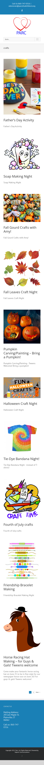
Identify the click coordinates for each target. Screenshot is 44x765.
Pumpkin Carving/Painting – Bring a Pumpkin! (22, 353)
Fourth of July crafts (18, 524)
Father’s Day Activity (19, 120)
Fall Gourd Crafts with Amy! (20, 229)
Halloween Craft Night (20, 403)
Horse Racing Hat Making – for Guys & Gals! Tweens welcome (21, 661)
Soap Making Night (18, 176)
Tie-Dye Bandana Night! (21, 458)
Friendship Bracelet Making (18, 587)
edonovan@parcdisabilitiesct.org (22, 6)
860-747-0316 (11, 726)
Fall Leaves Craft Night (20, 292)
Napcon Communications (22, 752)
